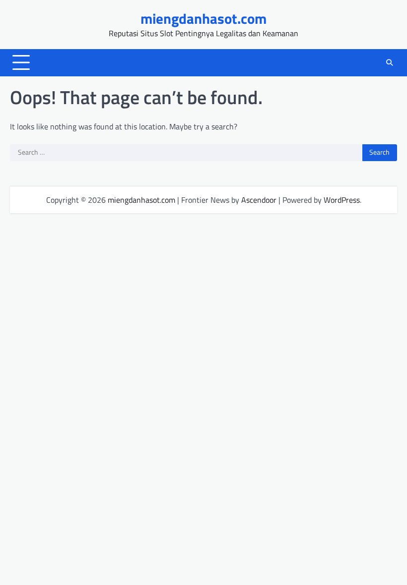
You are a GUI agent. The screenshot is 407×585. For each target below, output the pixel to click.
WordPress (342, 200)
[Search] (389, 62)
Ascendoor (258, 200)
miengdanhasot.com (203, 18)
